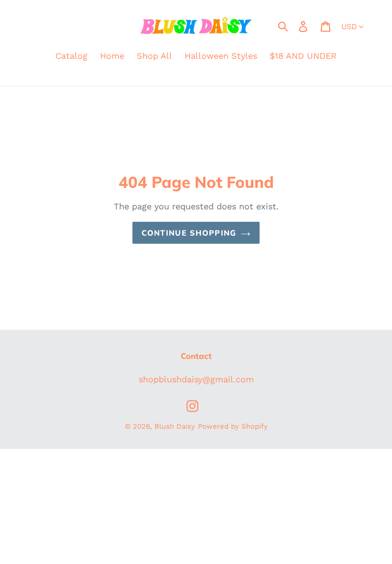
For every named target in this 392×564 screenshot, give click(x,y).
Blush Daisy (174, 426)
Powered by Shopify (233, 426)
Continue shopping (189, 233)
